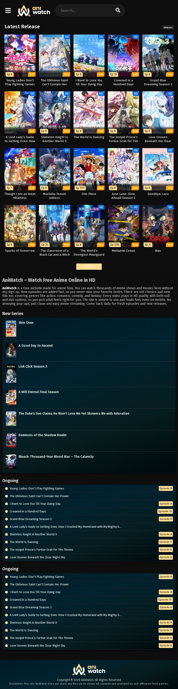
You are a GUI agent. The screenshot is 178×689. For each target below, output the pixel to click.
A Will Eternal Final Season (39, 392)
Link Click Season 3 (33, 366)
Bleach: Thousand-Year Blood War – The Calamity (56, 457)
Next (88, 266)
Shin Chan (26, 323)
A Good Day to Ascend (36, 346)
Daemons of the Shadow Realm (43, 435)
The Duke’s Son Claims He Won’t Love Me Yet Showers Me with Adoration (74, 414)
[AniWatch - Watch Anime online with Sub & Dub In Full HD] (33, 14)
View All (168, 27)
